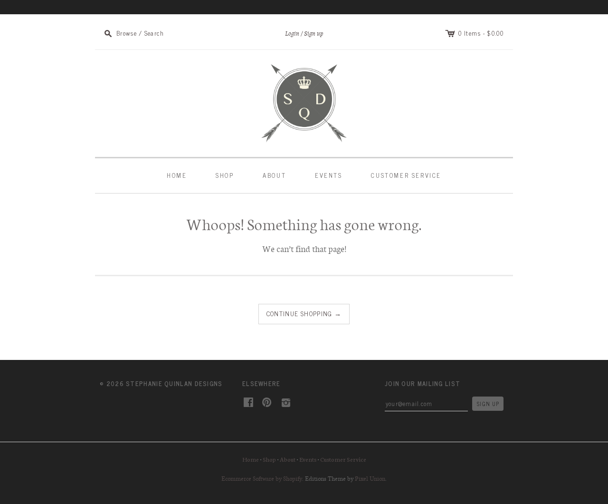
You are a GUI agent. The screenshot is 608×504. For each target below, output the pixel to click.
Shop (225, 175)
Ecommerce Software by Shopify (261, 478)
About (274, 175)
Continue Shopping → (304, 313)
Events (328, 175)
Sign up (313, 33)
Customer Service (406, 175)
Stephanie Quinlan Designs (174, 383)
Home (177, 175)
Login (292, 33)
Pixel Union (370, 478)
